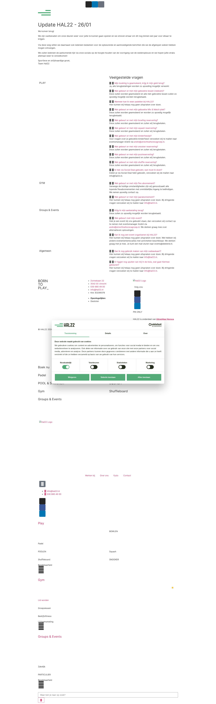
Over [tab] (145, 333)
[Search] (42, 484)
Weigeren (72, 377)
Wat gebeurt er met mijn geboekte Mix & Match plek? (139, 109)
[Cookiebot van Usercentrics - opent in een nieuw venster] (151, 325)
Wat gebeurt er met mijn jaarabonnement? (134, 197)
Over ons (104, 475)
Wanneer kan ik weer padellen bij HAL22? (134, 101)
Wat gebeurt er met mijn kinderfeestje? (133, 136)
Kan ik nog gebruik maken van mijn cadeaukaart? (137, 251)
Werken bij (90, 475)
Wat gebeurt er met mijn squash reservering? (135, 128)
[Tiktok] (101, 4)
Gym (41, 580)
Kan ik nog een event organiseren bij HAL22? (135, 235)
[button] (143, 83)
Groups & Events (50, 636)
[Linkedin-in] (95, 4)
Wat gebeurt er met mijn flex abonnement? (134, 183)
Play (41, 523)
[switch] (94, 367)
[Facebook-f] (137, 300)
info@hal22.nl (150, 203)
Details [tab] (108, 333)
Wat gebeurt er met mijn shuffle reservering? (135, 162)
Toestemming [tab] (70, 333)
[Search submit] (41, 700)
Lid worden (43, 600)
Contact (127, 475)
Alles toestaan (144, 377)
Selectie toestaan (108, 377)
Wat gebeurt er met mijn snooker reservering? (136, 146)
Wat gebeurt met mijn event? (128, 218)
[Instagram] (89, 4)
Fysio (116, 475)
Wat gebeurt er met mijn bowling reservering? (136, 120)
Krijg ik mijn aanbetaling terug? (129, 210)
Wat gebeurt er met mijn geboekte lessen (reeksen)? (139, 91)
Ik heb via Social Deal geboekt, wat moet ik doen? (138, 170)
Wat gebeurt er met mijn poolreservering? (134, 154)
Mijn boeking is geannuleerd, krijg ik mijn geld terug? (139, 83)
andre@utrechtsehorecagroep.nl (149, 142)
